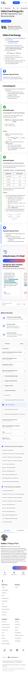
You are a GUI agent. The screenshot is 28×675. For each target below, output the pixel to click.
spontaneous (6, 78)
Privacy (3, 638)
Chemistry (7, 8)
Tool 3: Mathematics (7, 522)
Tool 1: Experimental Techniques (10, 518)
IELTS (3, 595)
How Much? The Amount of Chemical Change (13, 453)
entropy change (13, 43)
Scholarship (5, 601)
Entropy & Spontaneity (8, 450)
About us (4, 621)
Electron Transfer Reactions (9, 467)
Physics (17, 627)
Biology (17, 621)
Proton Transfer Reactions (8, 464)
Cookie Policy (5, 641)
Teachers (4, 592)
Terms (3, 635)
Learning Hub (5, 590)
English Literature (19, 635)
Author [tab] (8, 530)
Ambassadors (5, 598)
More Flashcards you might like (12, 486)
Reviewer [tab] (21, 530)
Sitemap (4, 614)
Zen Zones (4, 612)
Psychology (18, 638)
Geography (18, 632)
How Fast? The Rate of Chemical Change (12, 457)
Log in (16, 587)
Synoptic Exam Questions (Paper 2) (10, 481)
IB (1, 8)
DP (14, 8)
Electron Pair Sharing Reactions (9, 474)
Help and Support (6, 643)
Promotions (5, 630)
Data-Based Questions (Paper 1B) (10, 478)
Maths (16, 630)
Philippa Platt (17, 26)
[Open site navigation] (25, 2)
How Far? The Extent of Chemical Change (12, 460)
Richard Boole (18, 28)
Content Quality (6, 627)
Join (3, 603)
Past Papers (4, 606)
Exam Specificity (6, 624)
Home (3, 587)
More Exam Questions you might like (13, 446)
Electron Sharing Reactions (8, 471)
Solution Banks (5, 609)
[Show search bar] (22, 2)
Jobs (3, 632)
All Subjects (18, 641)
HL (17, 8)
